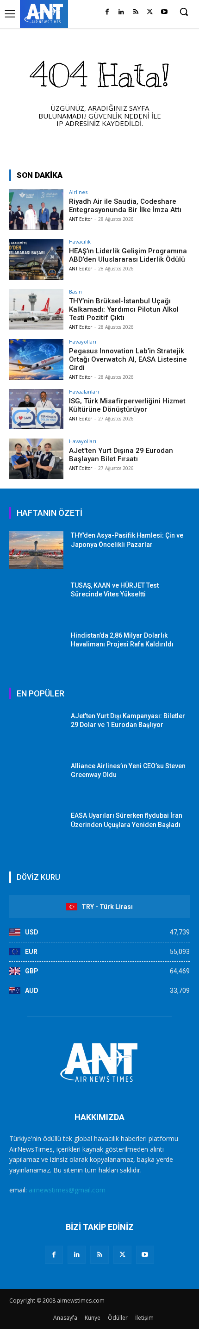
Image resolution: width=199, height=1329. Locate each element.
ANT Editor (80, 219)
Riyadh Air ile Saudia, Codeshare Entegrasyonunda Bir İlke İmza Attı (125, 205)
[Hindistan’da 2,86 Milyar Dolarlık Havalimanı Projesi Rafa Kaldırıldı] (36, 650)
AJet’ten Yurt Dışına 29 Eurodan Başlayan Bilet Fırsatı (121, 454)
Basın (75, 291)
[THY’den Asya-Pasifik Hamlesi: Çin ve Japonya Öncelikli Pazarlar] (36, 550)
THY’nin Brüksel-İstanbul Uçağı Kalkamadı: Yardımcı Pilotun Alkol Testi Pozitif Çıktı (124, 309)
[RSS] (136, 12)
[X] (150, 12)
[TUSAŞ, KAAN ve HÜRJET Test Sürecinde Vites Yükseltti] (36, 600)
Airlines (78, 191)
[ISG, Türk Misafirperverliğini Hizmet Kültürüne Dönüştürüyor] (36, 409)
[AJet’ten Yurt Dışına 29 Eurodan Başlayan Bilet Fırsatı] (36, 459)
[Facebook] (107, 12)
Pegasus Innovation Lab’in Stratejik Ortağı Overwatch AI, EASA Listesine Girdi (128, 359)
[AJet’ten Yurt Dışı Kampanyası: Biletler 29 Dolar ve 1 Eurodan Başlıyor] (36, 731)
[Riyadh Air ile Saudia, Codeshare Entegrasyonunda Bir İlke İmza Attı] (36, 209)
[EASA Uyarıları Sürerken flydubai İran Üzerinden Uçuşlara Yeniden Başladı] (36, 830)
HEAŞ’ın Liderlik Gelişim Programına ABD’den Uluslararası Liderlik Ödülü (128, 255)
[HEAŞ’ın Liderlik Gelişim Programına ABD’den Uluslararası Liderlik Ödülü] (36, 259)
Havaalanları (84, 391)
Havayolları (82, 341)
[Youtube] (164, 12)
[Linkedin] (121, 12)
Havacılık (80, 241)
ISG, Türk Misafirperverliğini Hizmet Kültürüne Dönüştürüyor (127, 405)
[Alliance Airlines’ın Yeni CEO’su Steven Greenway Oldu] (36, 781)
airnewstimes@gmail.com (67, 1189)
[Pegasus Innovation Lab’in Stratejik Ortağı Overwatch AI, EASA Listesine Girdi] (36, 359)
